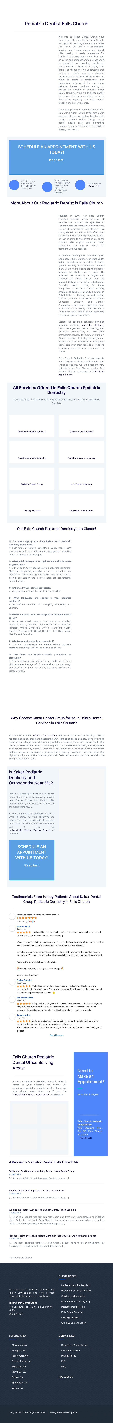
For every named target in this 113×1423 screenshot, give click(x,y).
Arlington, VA (18, 1350)
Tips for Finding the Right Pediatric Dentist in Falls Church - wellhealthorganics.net (52, 1235)
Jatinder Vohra (23, 1015)
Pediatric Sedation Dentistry (31, 431)
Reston (46, 830)
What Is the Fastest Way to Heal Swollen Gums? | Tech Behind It (42, 1209)
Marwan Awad (23, 926)
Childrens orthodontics (81, 431)
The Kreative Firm (25, 997)
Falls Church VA (20, 1355)
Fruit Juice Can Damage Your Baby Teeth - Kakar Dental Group (42, 1171)
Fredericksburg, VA (22, 1361)
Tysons (37, 830)
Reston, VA (17, 1377)
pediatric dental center (44, 735)
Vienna (27, 830)
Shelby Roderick (24, 980)
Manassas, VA (19, 1366)
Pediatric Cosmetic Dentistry (32, 458)
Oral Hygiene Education (81, 510)
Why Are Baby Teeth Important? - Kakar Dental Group (37, 1190)
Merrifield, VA (19, 1371)
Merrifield (17, 830)
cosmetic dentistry (92, 325)
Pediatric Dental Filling (32, 484)
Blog (63, 1366)
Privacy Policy (68, 1355)
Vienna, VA (17, 1388)
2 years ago (15, 1174)
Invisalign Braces (31, 510)
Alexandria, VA (19, 1345)
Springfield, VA (19, 1382)
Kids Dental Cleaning (81, 484)
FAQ (63, 1361)
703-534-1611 (94, 186)
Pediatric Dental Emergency (81, 458)
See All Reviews (57, 1035)
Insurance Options (70, 1350)
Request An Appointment (74, 1345)
